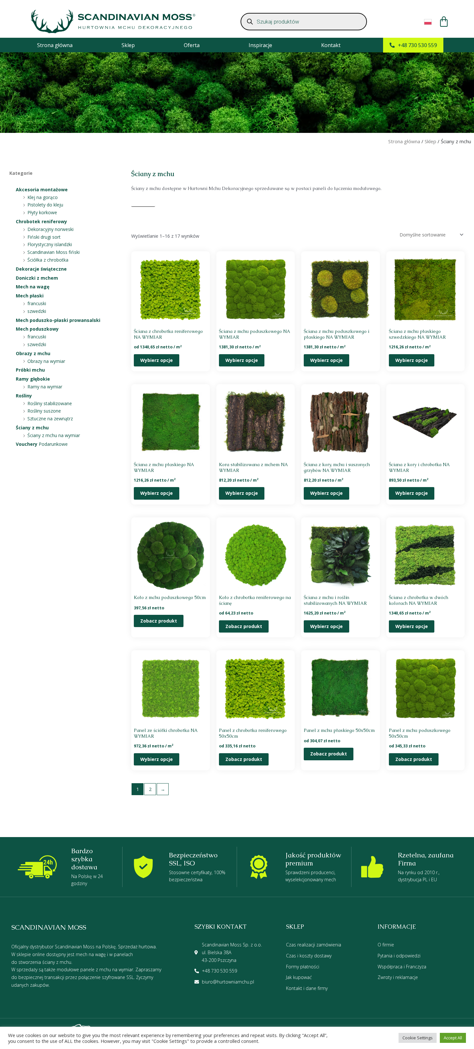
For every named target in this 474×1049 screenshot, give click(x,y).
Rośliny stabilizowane (49, 403)
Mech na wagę (32, 287)
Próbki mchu (30, 370)
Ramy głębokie (33, 379)
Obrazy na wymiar (46, 361)
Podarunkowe (42, 444)
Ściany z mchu (32, 428)
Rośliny (24, 396)
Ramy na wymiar (44, 387)
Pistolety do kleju (45, 205)
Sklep (128, 45)
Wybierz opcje (156, 360)
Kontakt (331, 45)
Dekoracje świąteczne (41, 269)
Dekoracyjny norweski (50, 229)
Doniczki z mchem (37, 278)
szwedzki (36, 311)
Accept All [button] (453, 1038)
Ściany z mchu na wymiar (53, 435)
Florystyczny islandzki (49, 244)
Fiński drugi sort (44, 237)
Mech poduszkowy (37, 329)
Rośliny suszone (44, 411)
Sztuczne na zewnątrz (50, 418)
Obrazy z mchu (33, 353)
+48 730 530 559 (417, 45)
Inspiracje (260, 45)
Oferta (192, 45)
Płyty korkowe (42, 212)
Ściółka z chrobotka (47, 260)
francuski (36, 303)
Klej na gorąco (42, 197)
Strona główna (55, 45)
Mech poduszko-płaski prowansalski (58, 320)
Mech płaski (30, 296)
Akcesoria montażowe (42, 189)
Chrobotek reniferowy (41, 221)
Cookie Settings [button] (417, 1038)
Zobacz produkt (158, 621)
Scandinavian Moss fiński (53, 252)
